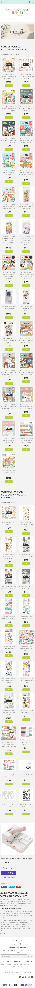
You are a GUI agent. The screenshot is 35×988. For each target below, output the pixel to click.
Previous (2, 35)
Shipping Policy (17, 981)
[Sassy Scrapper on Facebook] (20, 984)
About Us (5, 979)
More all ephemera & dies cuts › (10, 62)
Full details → (5, 890)
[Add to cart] (9, 92)
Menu (4, 2)
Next (33, 35)
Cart (32, 2)
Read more (3, 941)
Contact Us (12, 979)
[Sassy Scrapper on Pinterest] (23, 984)
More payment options (8, 884)
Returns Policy (27, 979)
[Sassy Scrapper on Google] (26, 984)
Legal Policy (19, 979)
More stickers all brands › (8, 510)
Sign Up (30, 963)
